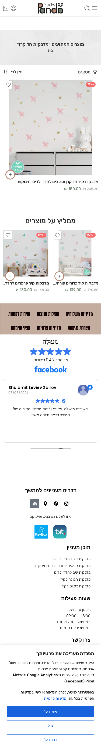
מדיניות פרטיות (55, 698)
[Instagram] (66, 503)
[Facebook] (55, 503)
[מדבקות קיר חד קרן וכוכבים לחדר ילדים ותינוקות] (50, 127)
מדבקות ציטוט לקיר (75, 586)
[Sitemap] (34, 503)
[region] (50, 698)
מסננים (85, 72)
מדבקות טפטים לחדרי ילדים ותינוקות (62, 565)
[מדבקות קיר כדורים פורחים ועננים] (75, 253)
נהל (50, 726)
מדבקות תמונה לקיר (75, 579)
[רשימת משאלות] (8, 85)
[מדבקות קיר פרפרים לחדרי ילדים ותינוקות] (25, 253)
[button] (10, 175)
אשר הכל (50, 711)
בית (50, 50)
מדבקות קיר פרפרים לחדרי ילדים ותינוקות (25, 283)
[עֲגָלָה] (6, 8)
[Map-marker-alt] (45, 503)
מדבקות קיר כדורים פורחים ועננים (75, 283)
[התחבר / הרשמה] (13, 8)
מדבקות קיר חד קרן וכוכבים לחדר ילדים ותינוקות (58, 181)
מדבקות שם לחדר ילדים (72, 572)
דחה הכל (50, 740)
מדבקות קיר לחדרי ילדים (71, 559)
